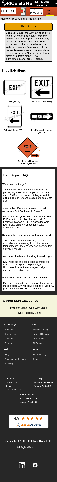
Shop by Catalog (41, 329)
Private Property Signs (28, 312)
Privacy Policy (39, 354)
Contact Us (10, 334)
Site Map (9, 364)
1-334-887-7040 (13, 390)
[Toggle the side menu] (23, 11)
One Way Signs (38, 307)
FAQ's (8, 354)
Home (4, 18)
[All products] (36, 11)
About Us (9, 329)
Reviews (9, 339)
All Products (38, 343)
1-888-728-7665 (13, 382)
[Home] (16, 4)
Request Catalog (41, 334)
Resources (10, 343)
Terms (35, 359)
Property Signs (19, 18)
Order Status (39, 339)
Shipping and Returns (15, 359)
